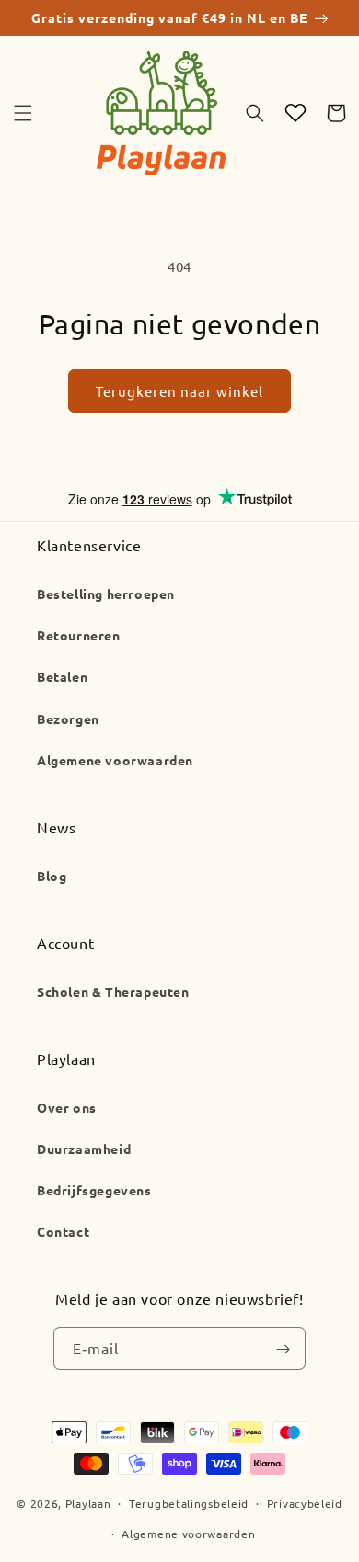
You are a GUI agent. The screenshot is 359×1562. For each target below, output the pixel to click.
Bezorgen (68, 718)
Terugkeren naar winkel (179, 391)
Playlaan (88, 1503)
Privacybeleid (304, 1503)
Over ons (67, 1107)
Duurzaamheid (84, 1148)
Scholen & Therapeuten (113, 991)
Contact (63, 1231)
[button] (23, 113)
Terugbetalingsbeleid (189, 1503)
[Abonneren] (283, 1349)
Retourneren (79, 635)
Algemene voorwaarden (115, 760)
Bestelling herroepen (106, 593)
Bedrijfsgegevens (94, 1190)
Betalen (62, 676)
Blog (51, 875)
